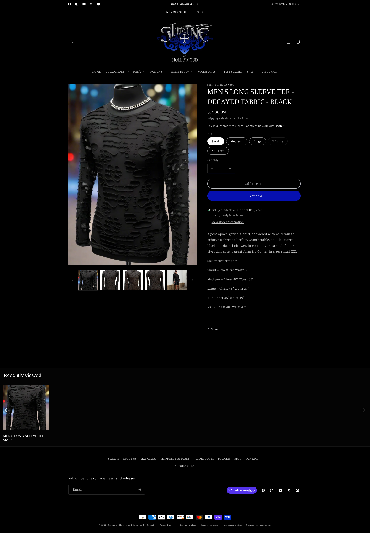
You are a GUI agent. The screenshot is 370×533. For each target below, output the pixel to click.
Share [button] (215, 329)
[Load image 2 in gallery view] (110, 280)
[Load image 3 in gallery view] (133, 280)
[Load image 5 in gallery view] (177, 280)
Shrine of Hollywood (120, 524)
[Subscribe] (140, 490)
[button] (73, 41)
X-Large (280, 142)
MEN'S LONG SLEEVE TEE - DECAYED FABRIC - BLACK (25, 436)
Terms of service (210, 524)
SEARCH (113, 458)
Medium (237, 141)
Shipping (213, 118)
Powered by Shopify (144, 524)
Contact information (258, 524)
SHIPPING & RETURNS (175, 458)
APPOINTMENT (185, 466)
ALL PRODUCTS (204, 458)
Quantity (213, 160)
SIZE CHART (149, 458)
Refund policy (168, 524)
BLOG (237, 458)
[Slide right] (192, 280)
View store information (228, 222)
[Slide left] (72, 280)
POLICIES (224, 458)
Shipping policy (233, 524)
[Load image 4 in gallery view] (155, 280)
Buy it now (254, 196)
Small (216, 141)
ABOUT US (129, 458)
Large (258, 141)
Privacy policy (188, 524)
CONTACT (252, 458)
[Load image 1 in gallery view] (88, 280)
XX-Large (218, 151)
